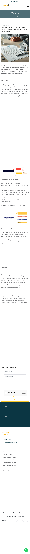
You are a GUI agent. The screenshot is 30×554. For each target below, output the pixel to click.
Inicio (8, 16)
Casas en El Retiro (7, 451)
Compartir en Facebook (9, 355)
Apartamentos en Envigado (9, 459)
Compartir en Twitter (22, 355)
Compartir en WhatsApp (15, 358)
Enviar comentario (19, 397)
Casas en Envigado (7, 468)
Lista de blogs (14, 16)
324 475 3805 (7, 439)
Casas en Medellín (7, 470)
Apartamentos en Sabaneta (9, 462)
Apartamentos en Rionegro (9, 465)
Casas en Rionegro (7, 454)
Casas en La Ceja (7, 449)
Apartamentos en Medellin (9, 457)
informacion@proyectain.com (11, 442)
